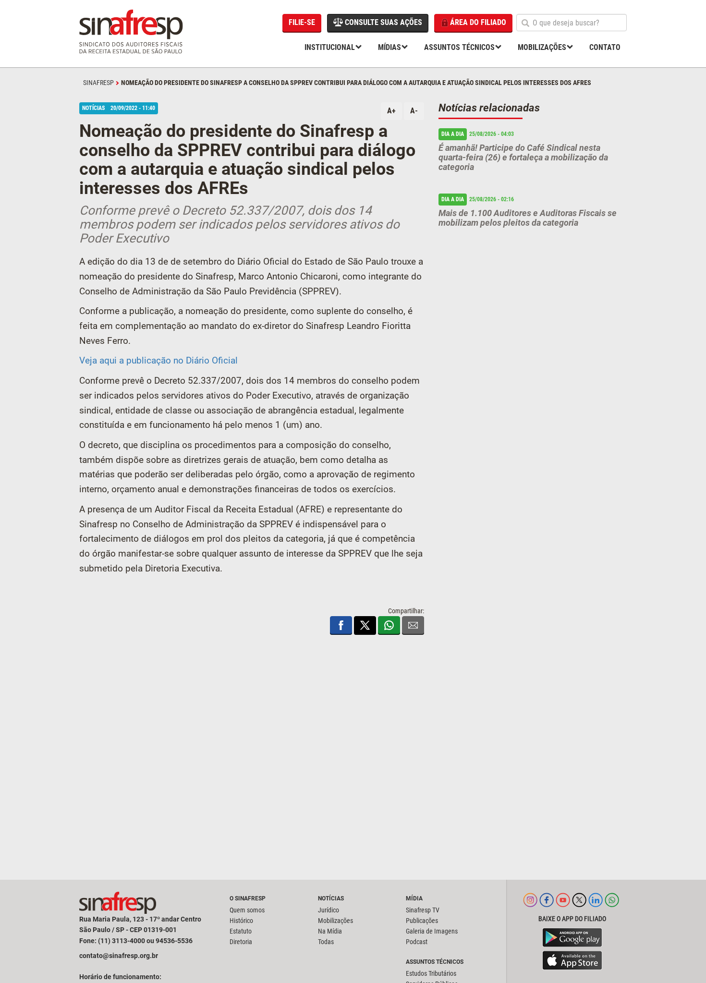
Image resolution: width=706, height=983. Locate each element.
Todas (326, 942)
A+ (391, 110)
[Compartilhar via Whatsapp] (389, 625)
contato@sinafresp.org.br (118, 955)
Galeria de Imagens (432, 931)
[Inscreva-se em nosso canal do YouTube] (563, 904)
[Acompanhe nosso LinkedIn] (595, 904)
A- (414, 110)
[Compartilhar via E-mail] (413, 625)
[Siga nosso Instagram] (530, 904)
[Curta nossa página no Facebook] (546, 904)
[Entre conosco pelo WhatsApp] (612, 904)
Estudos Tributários (431, 973)
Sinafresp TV (422, 910)
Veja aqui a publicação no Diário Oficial (158, 360)
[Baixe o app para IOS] (572, 960)
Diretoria (241, 942)
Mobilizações (542, 47)
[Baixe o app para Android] (572, 937)
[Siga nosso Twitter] (579, 904)
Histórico (241, 920)
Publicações (422, 920)
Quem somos (247, 910)
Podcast (416, 942)
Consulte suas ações (382, 22)
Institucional (329, 47)
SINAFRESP (98, 82)
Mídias (389, 47)
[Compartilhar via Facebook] (341, 625)
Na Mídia (330, 931)
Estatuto (241, 931)
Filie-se (302, 22)
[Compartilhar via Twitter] (365, 625)
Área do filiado (478, 22)
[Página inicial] (132, 34)
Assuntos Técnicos (459, 47)
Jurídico (328, 910)
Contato (605, 47)
